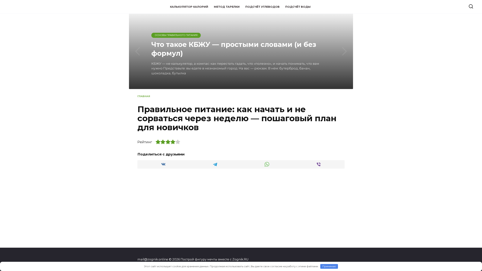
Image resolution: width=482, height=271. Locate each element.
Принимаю (329, 266)
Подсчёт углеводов (262, 6)
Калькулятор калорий (189, 6)
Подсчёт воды (298, 6)
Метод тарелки (227, 6)
